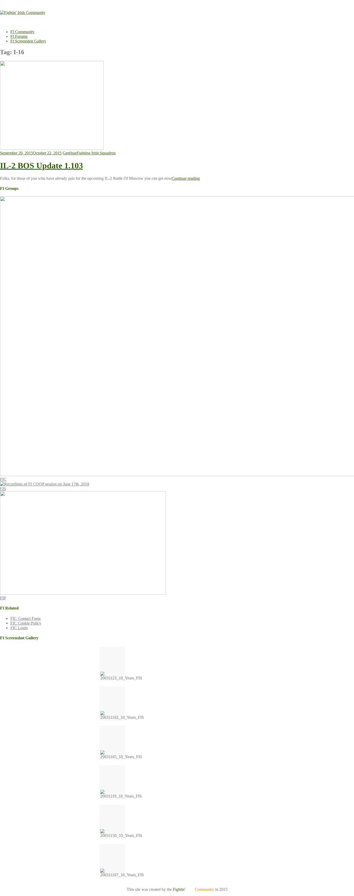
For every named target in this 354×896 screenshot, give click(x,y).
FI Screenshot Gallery (28, 41)
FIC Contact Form (25, 618)
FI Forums (18, 36)
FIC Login (19, 628)
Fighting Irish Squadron (96, 153)
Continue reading (186, 178)
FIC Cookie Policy (25, 623)
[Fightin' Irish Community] (22, 12)
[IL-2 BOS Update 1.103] (52, 148)
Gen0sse (70, 153)
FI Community (22, 32)
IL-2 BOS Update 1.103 (41, 165)
